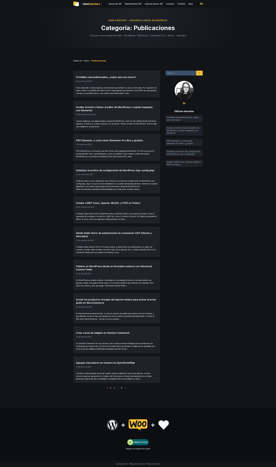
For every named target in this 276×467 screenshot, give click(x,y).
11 (121, 388)
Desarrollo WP (115, 4)
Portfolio (181, 4)
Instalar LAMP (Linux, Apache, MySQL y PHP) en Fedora (108, 203)
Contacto (170, 4)
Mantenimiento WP (133, 4)
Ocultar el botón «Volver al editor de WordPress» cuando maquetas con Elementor (183, 130)
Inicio (86, 60)
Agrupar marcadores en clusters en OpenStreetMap (105, 362)
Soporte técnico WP (154, 4)
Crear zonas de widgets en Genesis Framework (102, 332)
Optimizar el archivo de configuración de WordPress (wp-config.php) (115, 170)
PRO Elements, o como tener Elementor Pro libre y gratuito (109, 140)
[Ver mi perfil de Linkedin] (201, 4)
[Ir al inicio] (87, 4)
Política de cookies (153, 464)
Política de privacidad (137, 464)
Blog (191, 4)
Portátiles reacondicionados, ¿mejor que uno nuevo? (106, 77)
